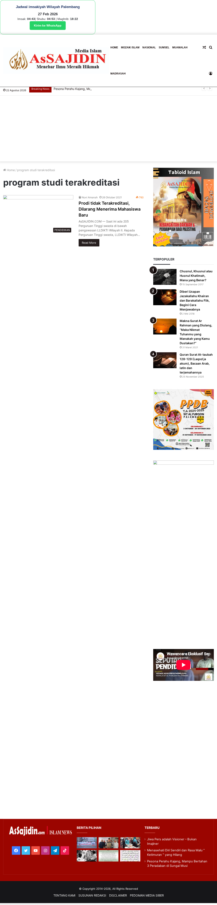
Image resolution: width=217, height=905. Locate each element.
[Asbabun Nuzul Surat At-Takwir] (130, 856)
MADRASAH (118, 73)
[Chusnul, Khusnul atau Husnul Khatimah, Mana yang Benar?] (165, 277)
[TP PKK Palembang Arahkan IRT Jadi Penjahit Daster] (130, 843)
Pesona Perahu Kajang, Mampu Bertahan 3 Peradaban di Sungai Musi (102, 89)
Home (10, 170)
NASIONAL (149, 47)
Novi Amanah (90, 197)
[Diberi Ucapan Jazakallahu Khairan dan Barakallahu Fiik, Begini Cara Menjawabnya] (165, 297)
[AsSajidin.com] (56, 60)
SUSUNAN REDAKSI (92, 895)
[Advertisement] (108, 129)
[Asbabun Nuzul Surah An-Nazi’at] (109, 856)
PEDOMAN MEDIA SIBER (147, 895)
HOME (114, 47)
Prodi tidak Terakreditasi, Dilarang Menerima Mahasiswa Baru (109, 209)
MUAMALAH (180, 47)
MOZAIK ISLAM (130, 47)
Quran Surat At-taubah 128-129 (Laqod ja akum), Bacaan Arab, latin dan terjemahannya (196, 363)
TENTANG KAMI (64, 895)
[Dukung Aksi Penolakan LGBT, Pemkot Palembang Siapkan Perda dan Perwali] (87, 843)
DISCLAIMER (118, 895)
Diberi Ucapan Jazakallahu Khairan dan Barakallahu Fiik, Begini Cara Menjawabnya (195, 300)
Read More (89, 242)
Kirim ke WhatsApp (47, 25)
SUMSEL (164, 47)
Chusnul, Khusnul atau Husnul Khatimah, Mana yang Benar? (196, 275)
